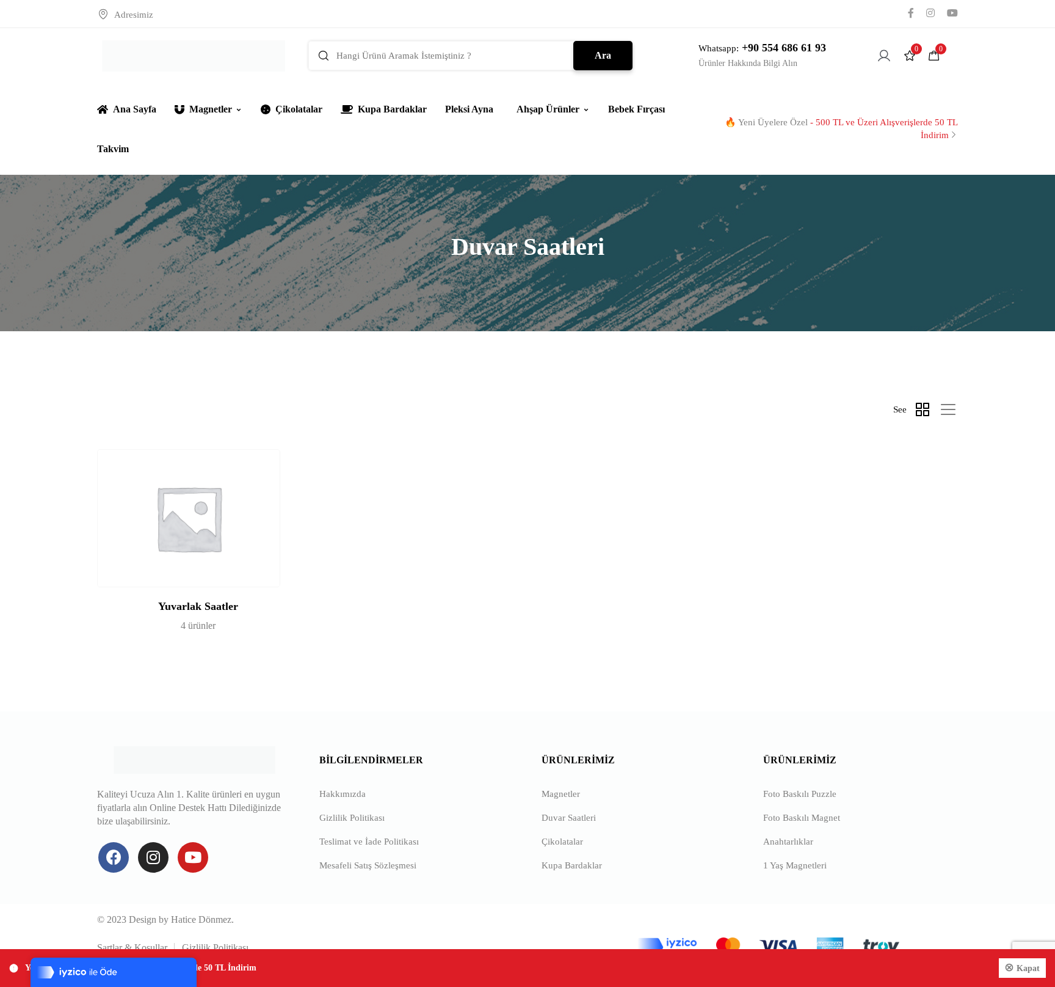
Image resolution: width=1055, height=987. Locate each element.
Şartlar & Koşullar (132, 947)
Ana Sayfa (134, 109)
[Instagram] (153, 857)
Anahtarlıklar (788, 841)
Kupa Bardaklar (392, 109)
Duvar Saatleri (569, 818)
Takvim (113, 149)
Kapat (1028, 968)
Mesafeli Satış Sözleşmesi (367, 865)
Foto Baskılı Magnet (801, 818)
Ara (603, 55)
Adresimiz (133, 15)
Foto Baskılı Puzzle (799, 794)
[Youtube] (193, 857)
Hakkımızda (342, 794)
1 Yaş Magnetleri (795, 865)
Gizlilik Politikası (352, 818)
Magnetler (210, 109)
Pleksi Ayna (469, 109)
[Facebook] (113, 857)
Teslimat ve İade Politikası (369, 841)
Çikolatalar (298, 109)
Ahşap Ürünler (548, 109)
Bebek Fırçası (636, 109)
